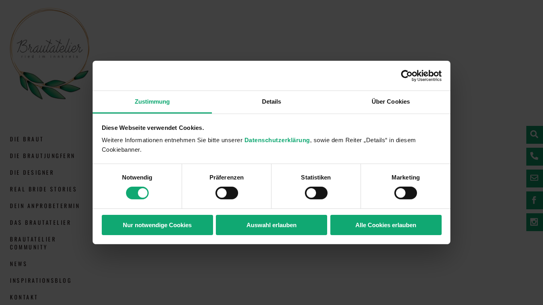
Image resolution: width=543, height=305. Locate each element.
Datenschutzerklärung (277, 140)
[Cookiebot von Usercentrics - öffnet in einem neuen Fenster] (407, 75)
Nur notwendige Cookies (157, 225)
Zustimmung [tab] (152, 101)
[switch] (226, 193)
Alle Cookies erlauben (385, 225)
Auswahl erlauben (271, 225)
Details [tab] (271, 101)
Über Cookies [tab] (391, 101)
